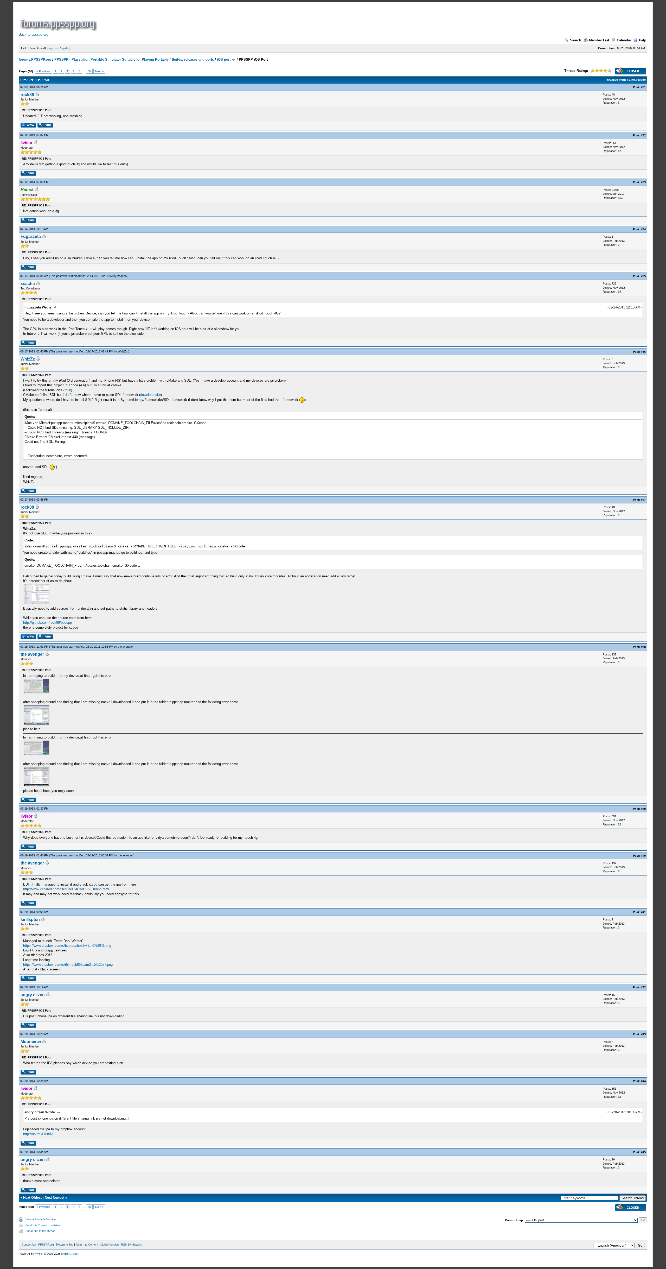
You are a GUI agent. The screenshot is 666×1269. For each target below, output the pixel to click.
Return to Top (64, 1244)
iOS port (223, 59)
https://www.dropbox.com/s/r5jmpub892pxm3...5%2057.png (68, 965)
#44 (643, 1081)
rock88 (27, 94)
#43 (643, 1034)
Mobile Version (109, 1244)
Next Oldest (32, 1197)
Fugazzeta (31, 236)
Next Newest (54, 1197)
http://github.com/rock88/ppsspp (47, 622)
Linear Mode (637, 79)
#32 (643, 135)
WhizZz (122, 351)
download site (150, 395)
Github (66, 390)
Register (64, 48)
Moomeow (31, 1041)
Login (51, 48)
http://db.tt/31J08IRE (39, 1134)
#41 (643, 912)
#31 (643, 87)
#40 (643, 855)
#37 (643, 499)
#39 (643, 808)
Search (575, 40)
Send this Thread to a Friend (43, 1225)
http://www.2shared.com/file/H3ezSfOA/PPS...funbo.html (66, 889)
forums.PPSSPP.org (35, 59)
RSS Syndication (131, 1244)
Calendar (624, 40)
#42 (643, 987)
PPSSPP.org (46, 1244)
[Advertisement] (192, 19)
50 (89, 71)
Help (642, 40)
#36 (643, 351)
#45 (643, 1152)
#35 (643, 276)
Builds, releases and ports (193, 59)
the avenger (125, 646)
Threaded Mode (615, 79)
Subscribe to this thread (40, 1231)
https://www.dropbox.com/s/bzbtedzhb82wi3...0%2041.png (67, 946)
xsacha (122, 275)
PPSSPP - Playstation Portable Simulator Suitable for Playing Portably (111, 59)
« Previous (43, 71)
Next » (99, 71)
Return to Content (87, 1244)
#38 (643, 646)
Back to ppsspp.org (33, 34)
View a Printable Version (40, 1219)
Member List (599, 40)
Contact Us (29, 1244)
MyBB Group (69, 1253)
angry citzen (33, 995)
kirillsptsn (30, 919)
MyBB (38, 1253)
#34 (643, 229)
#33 (643, 182)
